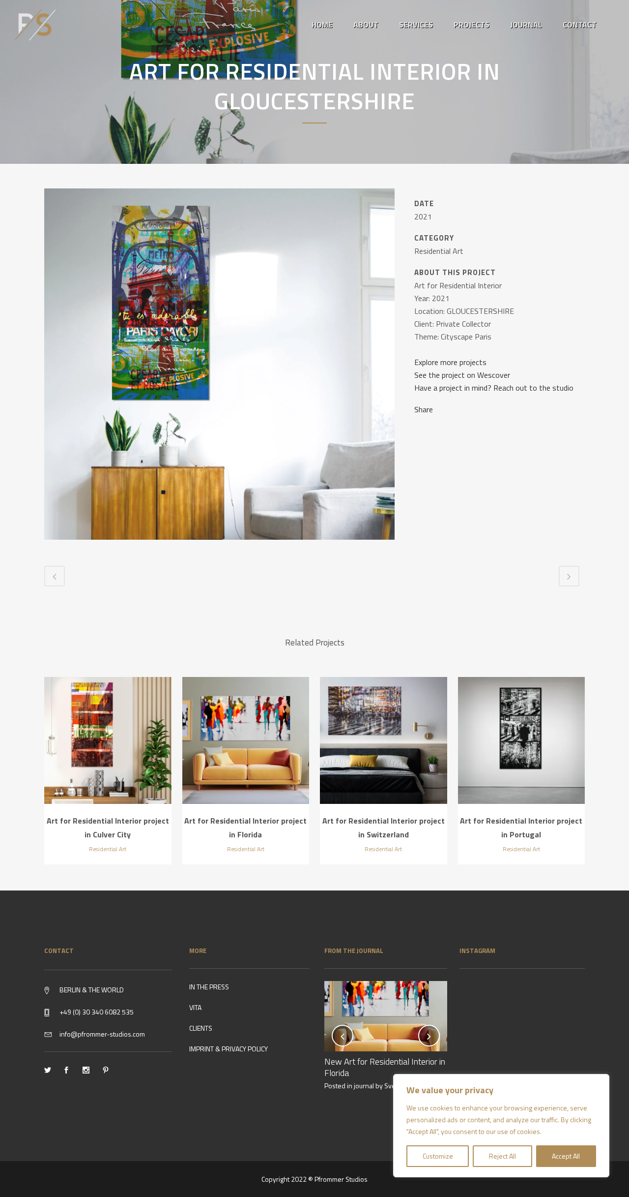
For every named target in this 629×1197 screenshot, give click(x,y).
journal (364, 1085)
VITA (195, 1007)
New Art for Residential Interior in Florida (384, 1067)
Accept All (566, 1156)
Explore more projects (450, 362)
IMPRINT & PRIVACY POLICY (228, 1049)
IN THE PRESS (209, 987)
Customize (438, 1156)
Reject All (502, 1156)
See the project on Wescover (462, 375)
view (108, 738)
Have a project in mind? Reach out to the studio (493, 388)
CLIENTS (200, 1028)
